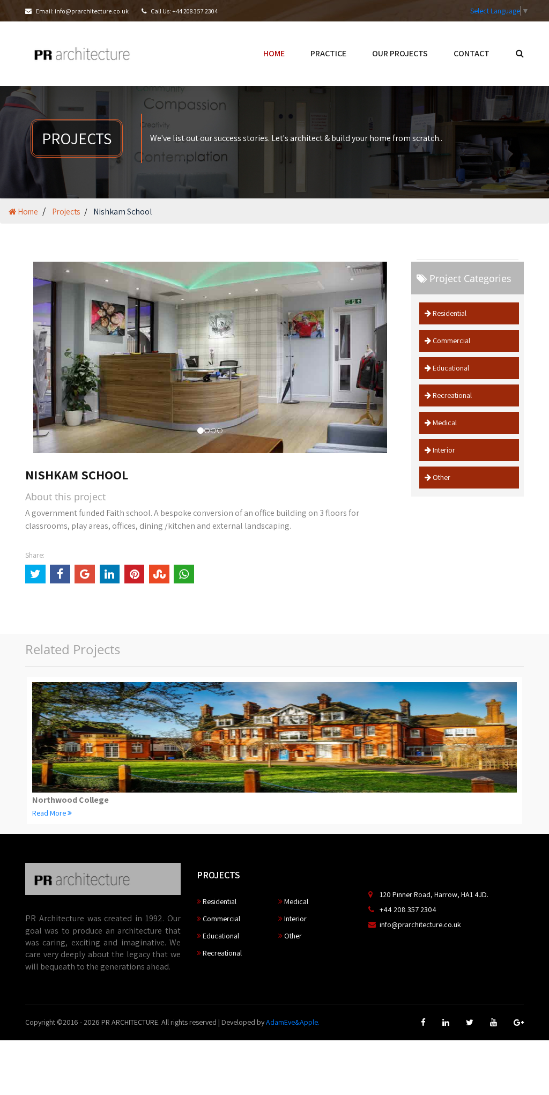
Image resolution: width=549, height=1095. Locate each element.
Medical (444, 422)
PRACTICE (328, 53)
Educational (450, 368)
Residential (448, 313)
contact (471, 53)
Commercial (450, 340)
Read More (50, 813)
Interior (443, 450)
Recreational (451, 395)
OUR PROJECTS (400, 53)
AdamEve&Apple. (293, 1022)
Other (440, 477)
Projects (66, 211)
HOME (274, 53)
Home (27, 211)
